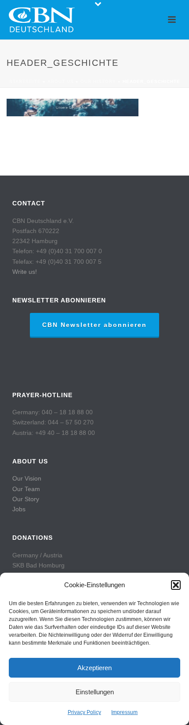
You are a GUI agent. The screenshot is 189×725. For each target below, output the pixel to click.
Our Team (26, 488)
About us (60, 81)
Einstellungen (95, 692)
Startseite (25, 81)
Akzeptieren (94, 667)
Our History (98, 81)
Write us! (24, 271)
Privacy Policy (84, 712)
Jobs (18, 509)
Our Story (25, 498)
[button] (175, 585)
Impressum (124, 712)
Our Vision (26, 478)
